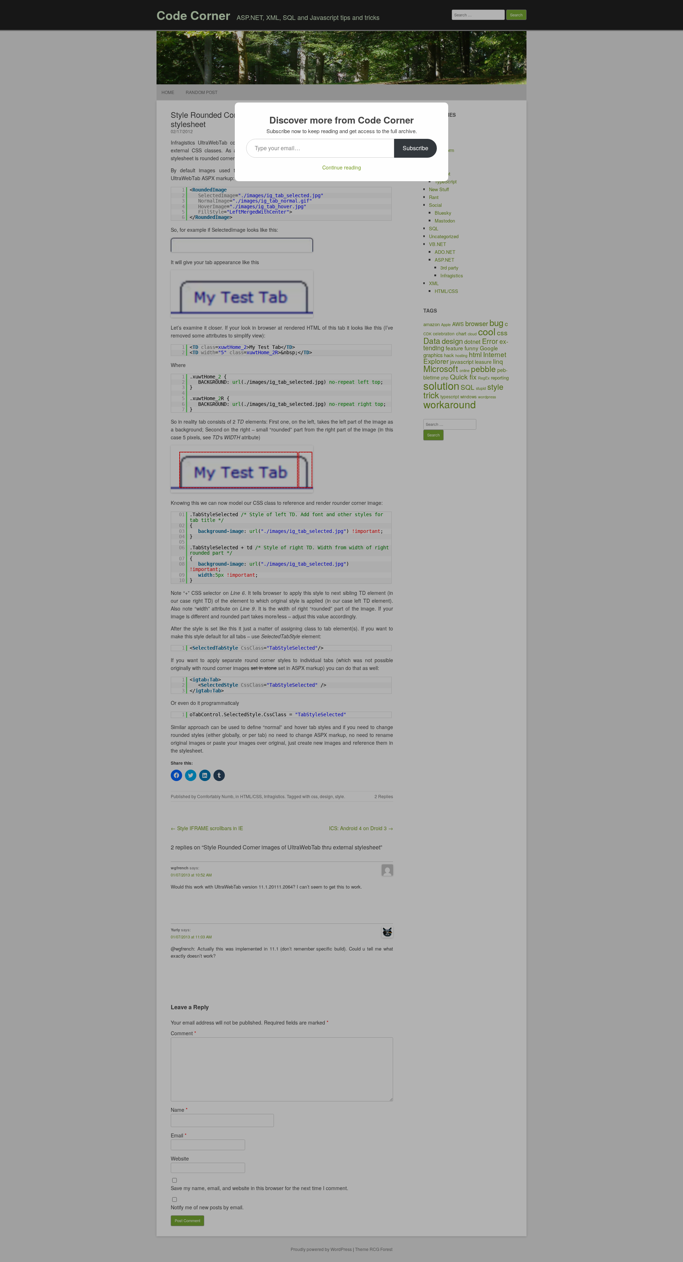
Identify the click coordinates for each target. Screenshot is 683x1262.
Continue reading (341, 167)
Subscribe (415, 148)
